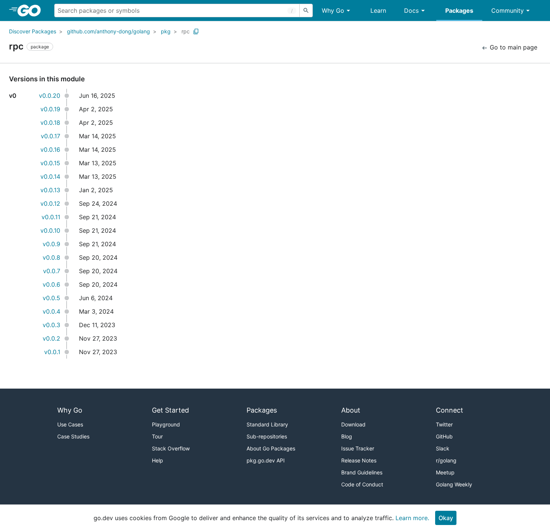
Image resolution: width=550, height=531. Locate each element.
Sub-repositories (267, 436)
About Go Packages (271, 448)
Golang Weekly (454, 484)
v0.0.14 (50, 176)
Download (353, 424)
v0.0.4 (51, 311)
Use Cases (70, 424)
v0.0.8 (51, 257)
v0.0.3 (51, 325)
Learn (378, 10)
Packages (459, 10)
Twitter (444, 424)
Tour (157, 436)
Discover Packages (32, 31)
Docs (411, 10)
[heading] (31, 10)
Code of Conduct (362, 484)
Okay (446, 518)
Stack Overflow (171, 448)
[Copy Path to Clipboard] (196, 31)
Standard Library (267, 424)
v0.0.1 (52, 352)
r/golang (446, 460)
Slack (442, 448)
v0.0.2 (51, 338)
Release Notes (358, 460)
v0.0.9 (51, 244)
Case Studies (73, 436)
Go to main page (512, 47)
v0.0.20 (49, 95)
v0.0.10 (50, 230)
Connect (449, 410)
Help (157, 460)
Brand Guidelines (361, 472)
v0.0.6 (51, 284)
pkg (166, 31)
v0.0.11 (51, 217)
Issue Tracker (357, 448)
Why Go (333, 10)
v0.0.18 (50, 122)
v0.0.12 (50, 203)
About (350, 410)
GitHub (444, 436)
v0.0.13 (50, 190)
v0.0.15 (50, 163)
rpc (185, 31)
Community (507, 10)
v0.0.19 (50, 109)
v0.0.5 (51, 298)
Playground (166, 424)
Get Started (170, 410)
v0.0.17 (50, 136)
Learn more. (412, 518)
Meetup (445, 472)
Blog (346, 436)
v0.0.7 (51, 271)
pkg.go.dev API (266, 460)
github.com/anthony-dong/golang (108, 31)
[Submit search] (306, 10)
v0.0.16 (50, 149)
